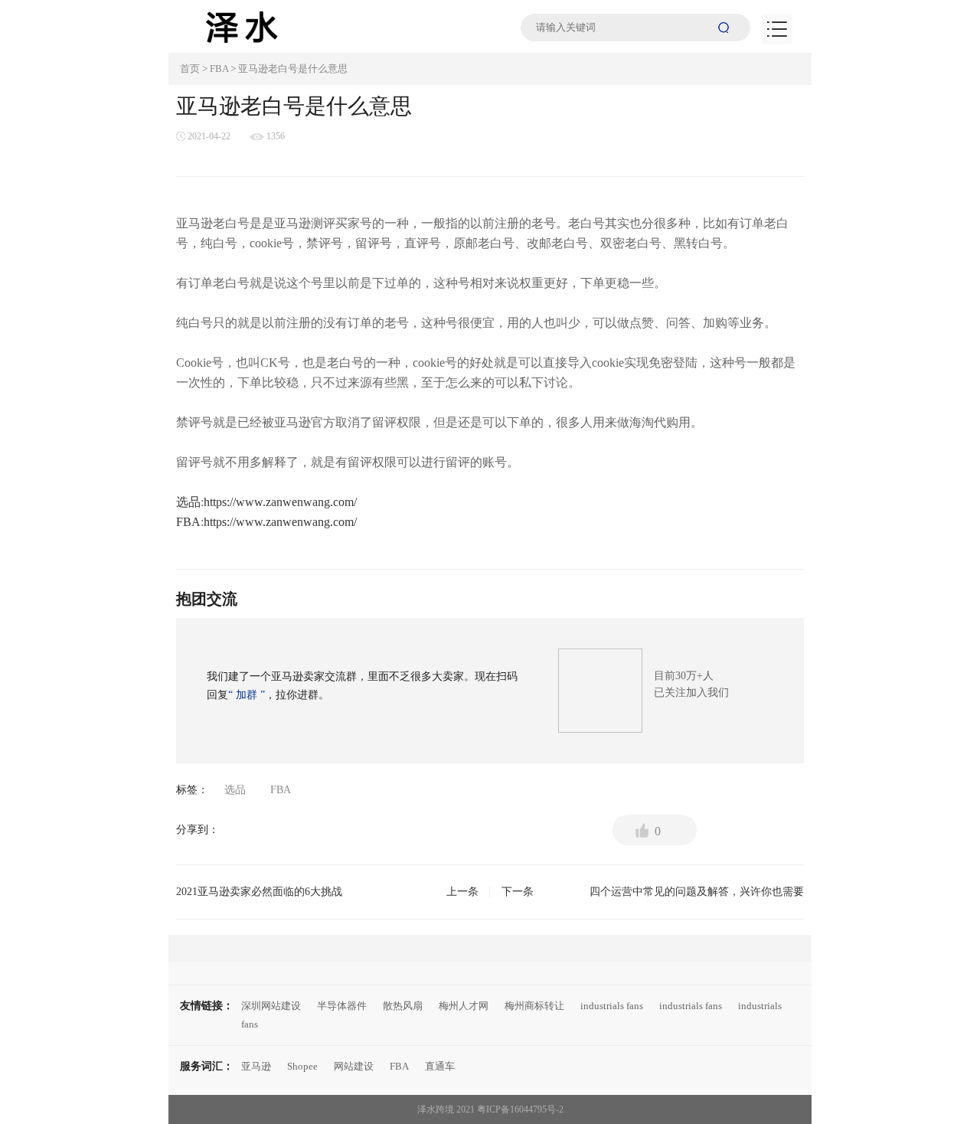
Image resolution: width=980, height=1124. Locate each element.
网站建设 (354, 1066)
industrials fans (611, 1005)
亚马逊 (256, 1066)
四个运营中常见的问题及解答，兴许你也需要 (652, 891)
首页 (190, 68)
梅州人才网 (463, 1005)
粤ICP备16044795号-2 (520, 1109)
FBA (219, 68)
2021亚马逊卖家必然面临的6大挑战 (327, 891)
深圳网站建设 (271, 1005)
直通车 (440, 1066)
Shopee (302, 1066)
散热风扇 (403, 1005)
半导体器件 (342, 1005)
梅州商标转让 (534, 1005)
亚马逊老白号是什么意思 (293, 68)
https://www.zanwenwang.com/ (280, 501)
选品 (188, 501)
